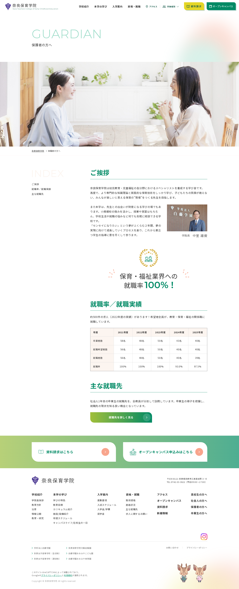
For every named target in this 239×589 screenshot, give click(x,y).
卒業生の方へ (199, 513)
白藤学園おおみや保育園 (79, 558)
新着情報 (162, 513)
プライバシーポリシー (196, 547)
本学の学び (60, 494)
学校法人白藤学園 (42, 548)
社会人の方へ (199, 501)
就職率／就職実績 (41, 189)
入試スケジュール (106, 504)
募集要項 (102, 500)
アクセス (162, 494)
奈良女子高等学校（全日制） (47, 553)
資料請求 (162, 507)
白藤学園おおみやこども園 (80, 553)
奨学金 (101, 513)
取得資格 (130, 500)
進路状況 (130, 504)
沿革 (34, 509)
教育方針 (36, 504)
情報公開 (36, 513)
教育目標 (58, 504)
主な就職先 (38, 194)
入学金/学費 (103, 509)
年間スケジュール (62, 518)
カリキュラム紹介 (62, 509)
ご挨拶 (35, 184)
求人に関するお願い (136, 513)
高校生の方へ (199, 494)
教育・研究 (38, 518)
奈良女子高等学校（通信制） (47, 558)
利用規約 (68, 575)
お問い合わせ (172, 547)
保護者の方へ (199, 507)
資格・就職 (132, 494)
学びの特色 (59, 500)
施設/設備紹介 (60, 513)
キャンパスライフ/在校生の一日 (70, 522)
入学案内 (102, 494)
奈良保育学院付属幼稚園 (79, 548)
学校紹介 (37, 494)
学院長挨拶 (38, 500)
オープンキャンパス (169, 501)
